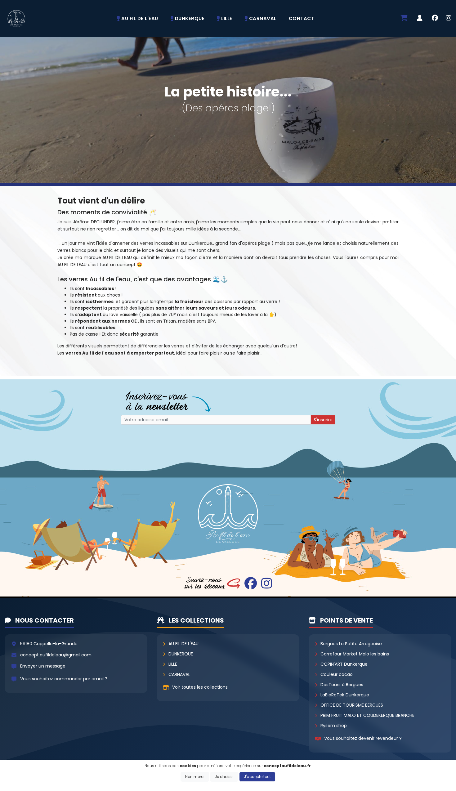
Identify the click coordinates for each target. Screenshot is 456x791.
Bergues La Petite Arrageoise (351, 644)
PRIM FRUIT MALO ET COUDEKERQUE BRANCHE (367, 715)
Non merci (194, 776)
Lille (172, 664)
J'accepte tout (257, 776)
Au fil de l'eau (183, 644)
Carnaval (179, 674)
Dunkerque (180, 654)
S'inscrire (323, 420)
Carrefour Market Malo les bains (354, 654)
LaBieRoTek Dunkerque (344, 695)
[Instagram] (448, 18)
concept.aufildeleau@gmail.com (56, 655)
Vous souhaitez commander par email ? (63, 679)
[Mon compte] (419, 18)
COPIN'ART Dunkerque (344, 664)
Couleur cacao (336, 674)
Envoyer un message (42, 666)
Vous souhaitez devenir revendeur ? (363, 738)
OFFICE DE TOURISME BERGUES (351, 705)
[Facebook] (435, 18)
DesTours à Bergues (341, 685)
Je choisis (224, 776)
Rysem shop (333, 725)
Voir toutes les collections (200, 687)
